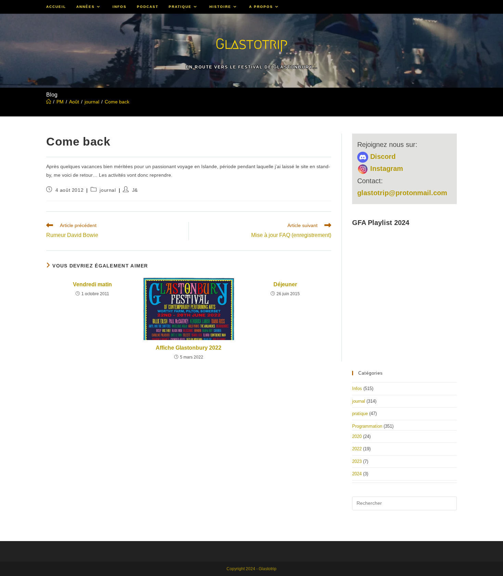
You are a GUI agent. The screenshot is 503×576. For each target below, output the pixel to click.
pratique (360, 413)
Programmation (367, 426)
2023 (357, 461)
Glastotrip (251, 43)
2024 (357, 473)
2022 (357, 448)
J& (135, 190)
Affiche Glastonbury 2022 (188, 348)
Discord (382, 156)
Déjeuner (285, 284)
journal (108, 190)
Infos (357, 388)
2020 (357, 436)
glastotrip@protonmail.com (402, 193)
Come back (117, 101)
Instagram (385, 168)
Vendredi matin (92, 284)
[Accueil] (48, 101)
